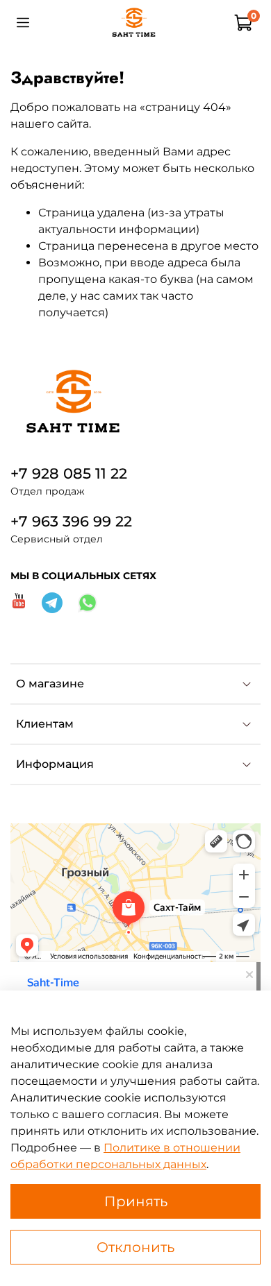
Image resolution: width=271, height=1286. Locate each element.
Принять (135, 1201)
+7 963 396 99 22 (71, 521)
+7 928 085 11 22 (68, 473)
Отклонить (135, 1247)
